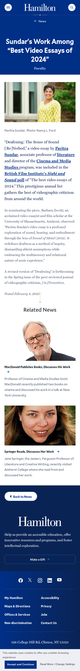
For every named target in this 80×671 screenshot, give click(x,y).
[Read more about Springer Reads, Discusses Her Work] (40, 425)
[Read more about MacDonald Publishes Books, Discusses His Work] (40, 341)
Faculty (40, 68)
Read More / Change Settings (57, 664)
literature (66, 154)
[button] (8, 7)
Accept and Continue (20, 664)
